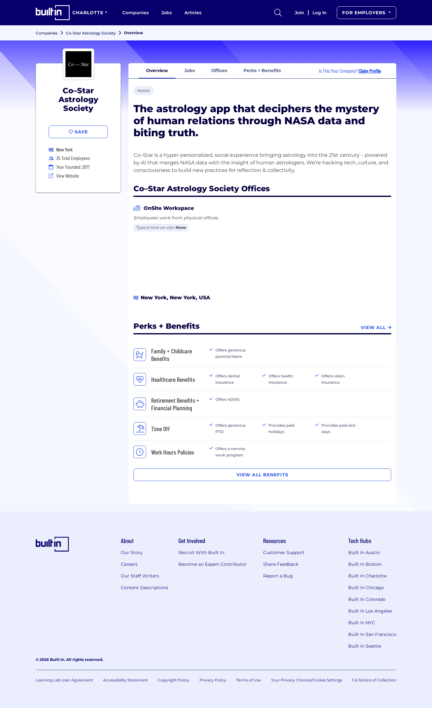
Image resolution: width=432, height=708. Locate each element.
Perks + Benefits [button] (262, 70)
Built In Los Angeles (370, 611)
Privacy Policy (213, 680)
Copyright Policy (173, 680)
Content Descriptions (144, 587)
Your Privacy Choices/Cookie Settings (306, 680)
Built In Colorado (367, 599)
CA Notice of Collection (374, 680)
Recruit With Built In (201, 552)
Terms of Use (248, 680)
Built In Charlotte (367, 576)
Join (299, 12)
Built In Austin (364, 552)
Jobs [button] (189, 70)
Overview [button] (157, 70)
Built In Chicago (366, 587)
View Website (67, 176)
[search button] (278, 12)
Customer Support (284, 552)
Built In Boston (365, 564)
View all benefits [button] (262, 475)
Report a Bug (278, 576)
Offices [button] (219, 70)
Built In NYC (361, 623)
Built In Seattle (364, 646)
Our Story (132, 552)
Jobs (166, 12)
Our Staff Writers (140, 576)
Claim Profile (370, 71)
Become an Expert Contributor (212, 564)
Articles (192, 12)
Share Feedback (280, 564)
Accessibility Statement (125, 680)
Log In (319, 12)
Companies (135, 12)
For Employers (364, 12)
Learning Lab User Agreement (64, 680)
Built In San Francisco (372, 634)
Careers (129, 564)
